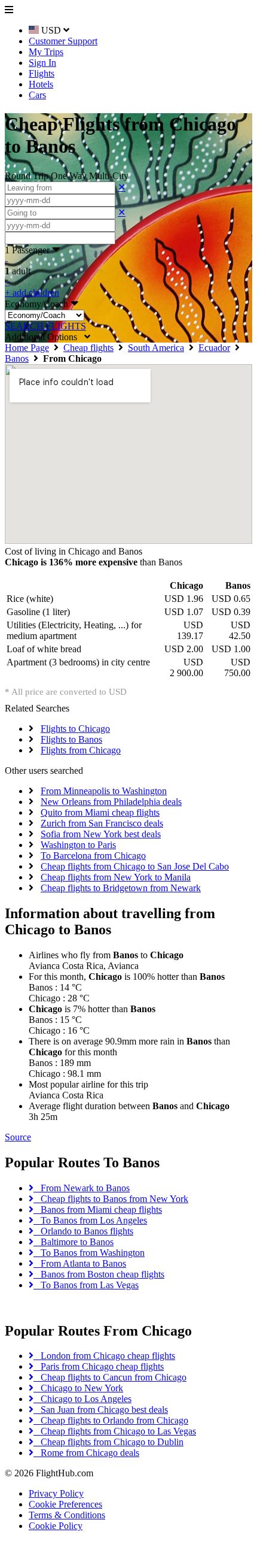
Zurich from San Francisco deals (102, 823)
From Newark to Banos (81, 1188)
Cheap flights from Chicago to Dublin (108, 1442)
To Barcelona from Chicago (93, 855)
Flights (41, 73)
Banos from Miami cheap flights (97, 1209)
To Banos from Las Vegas (86, 1285)
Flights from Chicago (81, 750)
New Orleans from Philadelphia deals (111, 802)
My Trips (46, 52)
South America (156, 348)
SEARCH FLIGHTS (45, 326)
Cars (37, 95)
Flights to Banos (71, 739)
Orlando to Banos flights (83, 1231)
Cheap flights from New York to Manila (116, 877)
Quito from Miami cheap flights (100, 812)
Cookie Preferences (65, 1504)
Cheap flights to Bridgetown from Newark (121, 888)
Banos (17, 358)
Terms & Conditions (67, 1515)
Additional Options (44, 337)
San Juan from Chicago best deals (100, 1409)
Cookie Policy (55, 1526)
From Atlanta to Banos (79, 1263)
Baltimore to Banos (73, 1242)
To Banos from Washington (89, 1253)
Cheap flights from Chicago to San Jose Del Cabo (135, 866)
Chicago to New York (78, 1388)
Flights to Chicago (75, 728)
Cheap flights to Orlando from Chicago (110, 1420)
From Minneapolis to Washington (104, 791)
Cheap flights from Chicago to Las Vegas (114, 1431)
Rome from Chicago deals (86, 1453)
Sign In (42, 62)
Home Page (27, 348)
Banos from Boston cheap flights (98, 1274)
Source (18, 1137)
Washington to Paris (78, 845)
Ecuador (214, 348)
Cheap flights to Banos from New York (110, 1199)
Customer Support (63, 41)
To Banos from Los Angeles (90, 1220)
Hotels (41, 84)
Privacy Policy (56, 1493)
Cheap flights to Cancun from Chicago (109, 1377)
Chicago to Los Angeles (82, 1399)
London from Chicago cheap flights (104, 1356)
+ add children (32, 292)
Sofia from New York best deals (101, 834)
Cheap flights (88, 348)
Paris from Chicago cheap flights (98, 1366)
